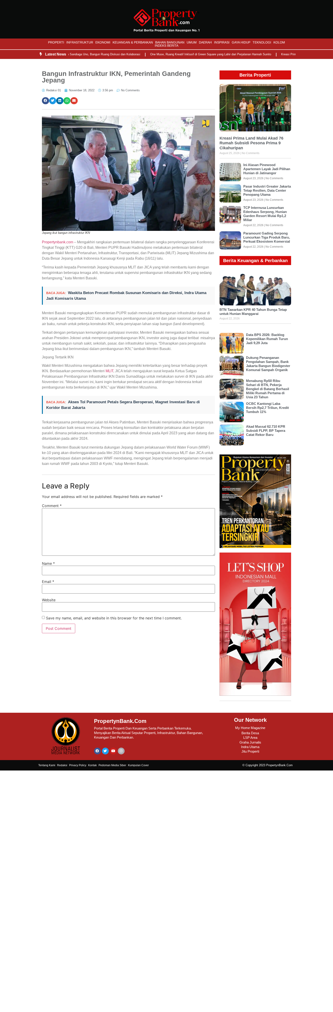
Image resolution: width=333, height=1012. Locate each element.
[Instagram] (121, 751)
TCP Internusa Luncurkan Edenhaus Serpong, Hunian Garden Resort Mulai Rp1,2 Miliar (265, 214)
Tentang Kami (46, 765)
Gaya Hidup (241, 42)
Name (48, 563)
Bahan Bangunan (169, 42)
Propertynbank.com (57, 242)
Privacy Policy (77, 765)
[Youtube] (113, 751)
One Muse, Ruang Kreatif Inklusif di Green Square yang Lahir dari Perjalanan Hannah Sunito (190, 54)
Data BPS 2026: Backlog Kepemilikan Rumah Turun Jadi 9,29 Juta (267, 339)
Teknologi (262, 42)
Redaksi (62, 765)
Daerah (205, 42)
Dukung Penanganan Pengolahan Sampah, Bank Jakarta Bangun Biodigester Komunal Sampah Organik (268, 364)
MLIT (109, 371)
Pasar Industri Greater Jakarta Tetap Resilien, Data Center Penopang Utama (267, 190)
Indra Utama (250, 747)
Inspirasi (221, 42)
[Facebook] (97, 751)
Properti (56, 42)
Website (49, 600)
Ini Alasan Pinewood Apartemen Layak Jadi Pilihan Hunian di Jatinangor (266, 169)
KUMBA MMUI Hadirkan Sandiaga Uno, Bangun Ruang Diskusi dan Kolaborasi (68, 54)
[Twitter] (105, 751)
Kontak (92, 765)
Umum (192, 42)
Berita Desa (250, 733)
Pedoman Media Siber (112, 765)
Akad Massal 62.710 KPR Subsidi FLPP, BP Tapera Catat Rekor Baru (265, 431)
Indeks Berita (166, 45)
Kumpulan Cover (138, 765)
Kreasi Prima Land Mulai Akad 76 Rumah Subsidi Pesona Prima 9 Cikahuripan (251, 143)
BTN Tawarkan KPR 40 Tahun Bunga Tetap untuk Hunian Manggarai (253, 312)
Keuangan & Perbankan (133, 42)
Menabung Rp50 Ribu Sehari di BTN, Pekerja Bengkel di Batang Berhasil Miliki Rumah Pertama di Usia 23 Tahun (267, 389)
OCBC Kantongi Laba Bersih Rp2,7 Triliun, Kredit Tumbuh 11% (267, 408)
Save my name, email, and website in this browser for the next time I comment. (114, 618)
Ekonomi (102, 42)
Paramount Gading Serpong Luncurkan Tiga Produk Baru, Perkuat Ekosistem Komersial (266, 237)
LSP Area (250, 737)
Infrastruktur (79, 42)
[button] (45, 100)
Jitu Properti (250, 751)
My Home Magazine (250, 728)
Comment (52, 505)
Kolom (279, 42)
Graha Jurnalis (250, 742)
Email (48, 581)
